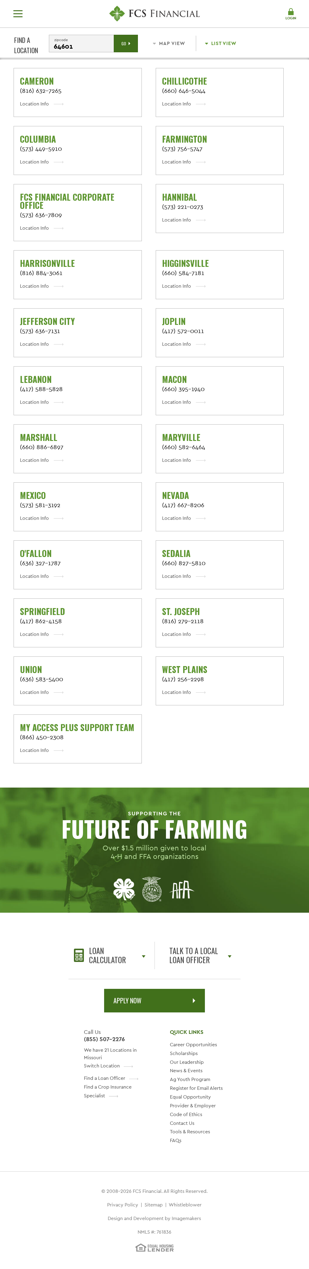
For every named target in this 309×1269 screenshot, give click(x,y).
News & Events (186, 1070)
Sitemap (154, 1205)
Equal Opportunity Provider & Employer (193, 1101)
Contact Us (182, 1123)
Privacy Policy (122, 1205)
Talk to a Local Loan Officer (193, 955)
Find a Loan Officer (104, 1078)
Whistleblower (185, 1205)
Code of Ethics (186, 1114)
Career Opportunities (193, 1044)
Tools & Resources (190, 1131)
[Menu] (18, 14)
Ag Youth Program (190, 1079)
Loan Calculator (107, 955)
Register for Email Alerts (196, 1088)
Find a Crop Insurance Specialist (108, 1091)
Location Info (34, 104)
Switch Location (102, 1066)
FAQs (175, 1140)
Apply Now (127, 1000)
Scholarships (184, 1053)
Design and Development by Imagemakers (154, 1218)
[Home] (154, 14)
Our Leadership (187, 1062)
